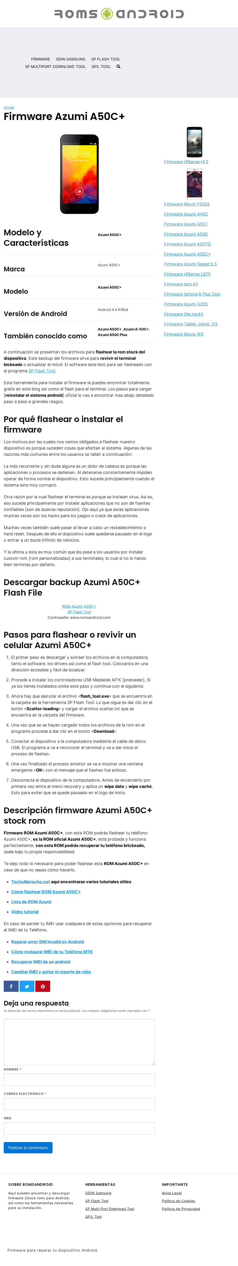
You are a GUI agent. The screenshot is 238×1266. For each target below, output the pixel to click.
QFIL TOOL (101, 66)
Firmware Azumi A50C (186, 234)
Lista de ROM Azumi (31, 901)
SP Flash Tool (42, 370)
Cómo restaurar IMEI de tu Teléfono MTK (52, 951)
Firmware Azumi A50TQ (187, 244)
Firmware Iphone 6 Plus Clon (192, 294)
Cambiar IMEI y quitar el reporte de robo (51, 971)
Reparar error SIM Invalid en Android (47, 941)
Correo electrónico (25, 1094)
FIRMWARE (40, 59)
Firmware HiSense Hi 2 (186, 161)
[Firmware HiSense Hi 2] (194, 143)
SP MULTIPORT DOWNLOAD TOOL (55, 66)
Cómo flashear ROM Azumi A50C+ (46, 891)
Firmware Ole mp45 (183, 314)
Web (7, 1118)
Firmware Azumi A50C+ (187, 254)
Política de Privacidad (181, 1209)
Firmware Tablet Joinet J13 (191, 324)
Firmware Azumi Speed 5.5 (190, 264)
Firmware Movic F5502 (187, 204)
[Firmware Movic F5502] (194, 185)
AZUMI (9, 108)
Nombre (12, 1069)
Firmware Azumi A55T (186, 224)
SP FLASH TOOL (105, 59)
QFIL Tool (93, 1217)
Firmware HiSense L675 (187, 274)
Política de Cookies (178, 1201)
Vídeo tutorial (25, 911)
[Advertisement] (181, 62)
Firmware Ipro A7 (181, 284)
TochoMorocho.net (30, 881)
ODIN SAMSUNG (70, 59)
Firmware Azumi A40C (186, 214)
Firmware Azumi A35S (186, 304)
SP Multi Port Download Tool (109, 1209)
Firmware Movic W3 (183, 334)
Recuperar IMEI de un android (40, 961)
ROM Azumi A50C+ (79, 606)
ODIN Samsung (98, 1193)
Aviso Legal (172, 1193)
